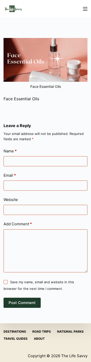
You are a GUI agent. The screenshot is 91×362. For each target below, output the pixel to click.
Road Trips (41, 331)
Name (10, 151)
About (39, 338)
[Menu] (85, 9)
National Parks (70, 331)
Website (11, 199)
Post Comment (22, 302)
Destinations (15, 331)
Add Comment (18, 224)
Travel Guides (16, 338)
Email (10, 175)
